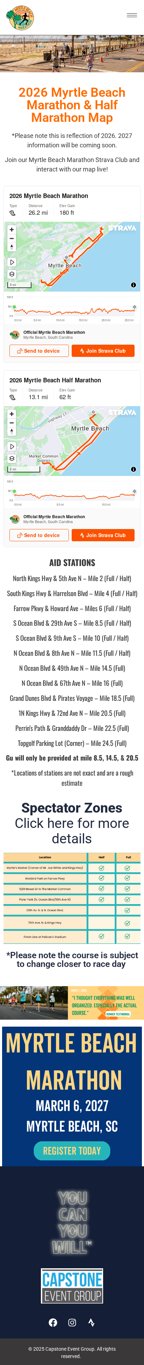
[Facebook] (53, 1322)
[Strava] (91, 1322)
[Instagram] (72, 1322)
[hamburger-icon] (132, 15)
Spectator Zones (72, 823)
